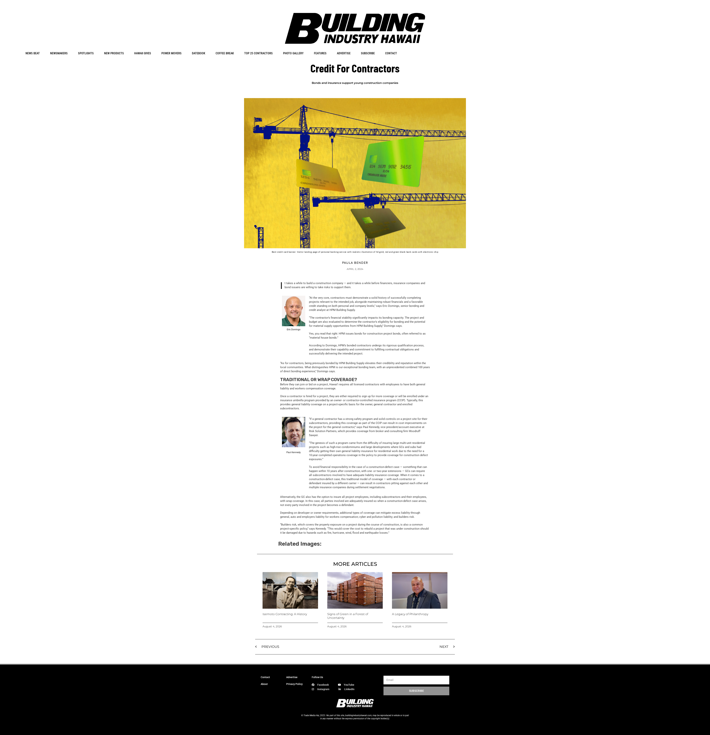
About (264, 684)
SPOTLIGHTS (86, 53)
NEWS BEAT (33, 53)
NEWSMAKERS (59, 53)
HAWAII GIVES (142, 53)
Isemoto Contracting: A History (285, 614)
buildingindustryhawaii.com (358, 715)
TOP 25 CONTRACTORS (258, 53)
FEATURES (320, 53)
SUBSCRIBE (368, 53)
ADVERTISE (344, 53)
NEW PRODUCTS (114, 53)
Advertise (291, 677)
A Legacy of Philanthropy (410, 614)
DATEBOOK (198, 53)
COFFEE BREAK (225, 53)
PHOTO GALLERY (293, 53)
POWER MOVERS (171, 53)
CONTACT (391, 53)
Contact (265, 677)
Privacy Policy (294, 684)
